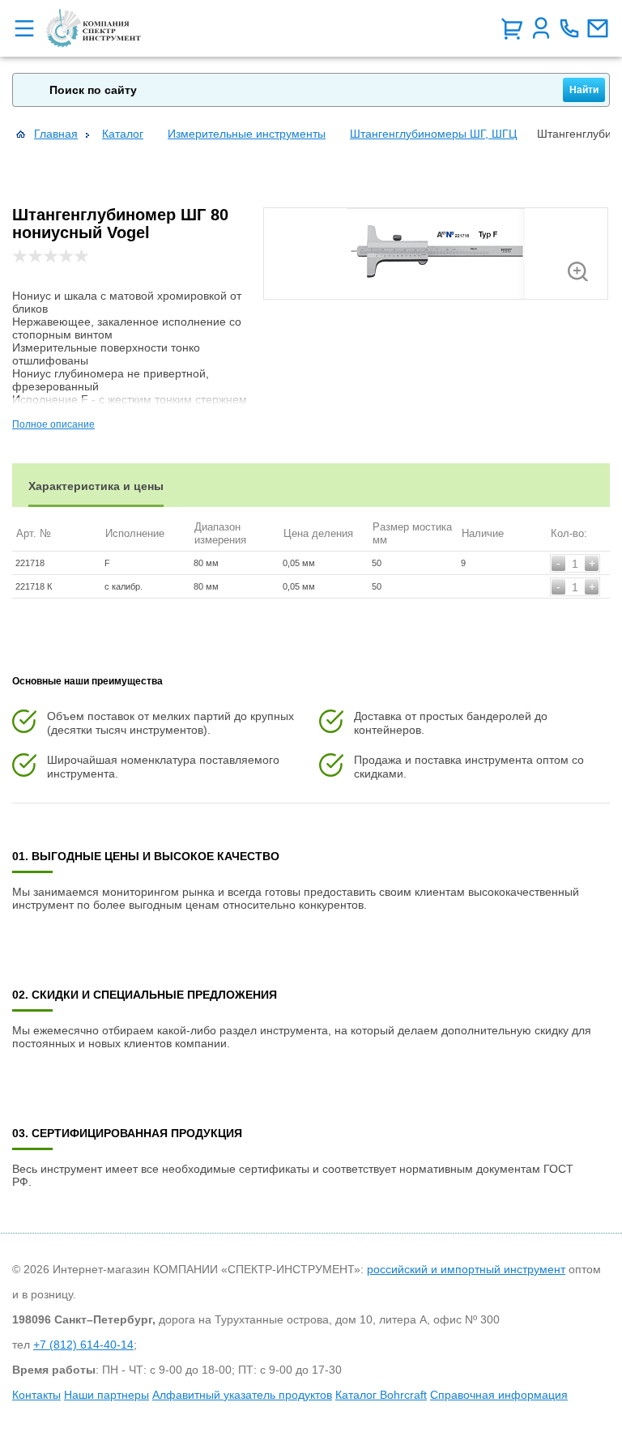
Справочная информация (499, 1394)
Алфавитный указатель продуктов (242, 1394)
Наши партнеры (106, 1394)
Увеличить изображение (578, 271)
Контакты (36, 1394)
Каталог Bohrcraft (381, 1394)
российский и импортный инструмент (466, 1269)
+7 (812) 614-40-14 (83, 1344)
